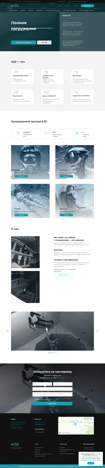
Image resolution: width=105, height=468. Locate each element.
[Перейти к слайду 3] (51, 352)
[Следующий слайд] (97, 331)
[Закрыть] (103, 466)
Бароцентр (39, 10)
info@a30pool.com (62, 1)
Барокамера (76, 75)
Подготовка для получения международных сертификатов (50, 101)
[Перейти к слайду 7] (56, 352)
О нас (60, 6)
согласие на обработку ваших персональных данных (90, 457)
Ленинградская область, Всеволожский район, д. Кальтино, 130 (18, 424)
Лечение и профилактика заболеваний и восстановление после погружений (82, 81)
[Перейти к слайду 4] (52, 352)
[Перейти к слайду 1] (48, 352)
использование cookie (94, 460)
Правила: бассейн (40, 456)
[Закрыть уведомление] (101, 453)
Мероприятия (17, 96)
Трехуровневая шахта (20, 75)
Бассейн (31, 10)
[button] (87, 5)
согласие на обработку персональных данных (50, 398)
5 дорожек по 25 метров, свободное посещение (48, 80)
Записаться (52, 403)
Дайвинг (23, 10)
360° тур (75, 6)
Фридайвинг (14, 10)
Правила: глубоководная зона (44, 454)
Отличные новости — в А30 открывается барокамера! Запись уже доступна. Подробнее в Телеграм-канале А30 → (72, 33)
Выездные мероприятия (52, 10)
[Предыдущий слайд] (7, 331)
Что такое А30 (39, 447)
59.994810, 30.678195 (17, 428)
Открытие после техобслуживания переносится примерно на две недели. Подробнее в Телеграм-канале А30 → (72, 24)
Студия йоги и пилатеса (69, 10)
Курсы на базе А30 (49, 96)
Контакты (67, 6)
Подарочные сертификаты (86, 10)
